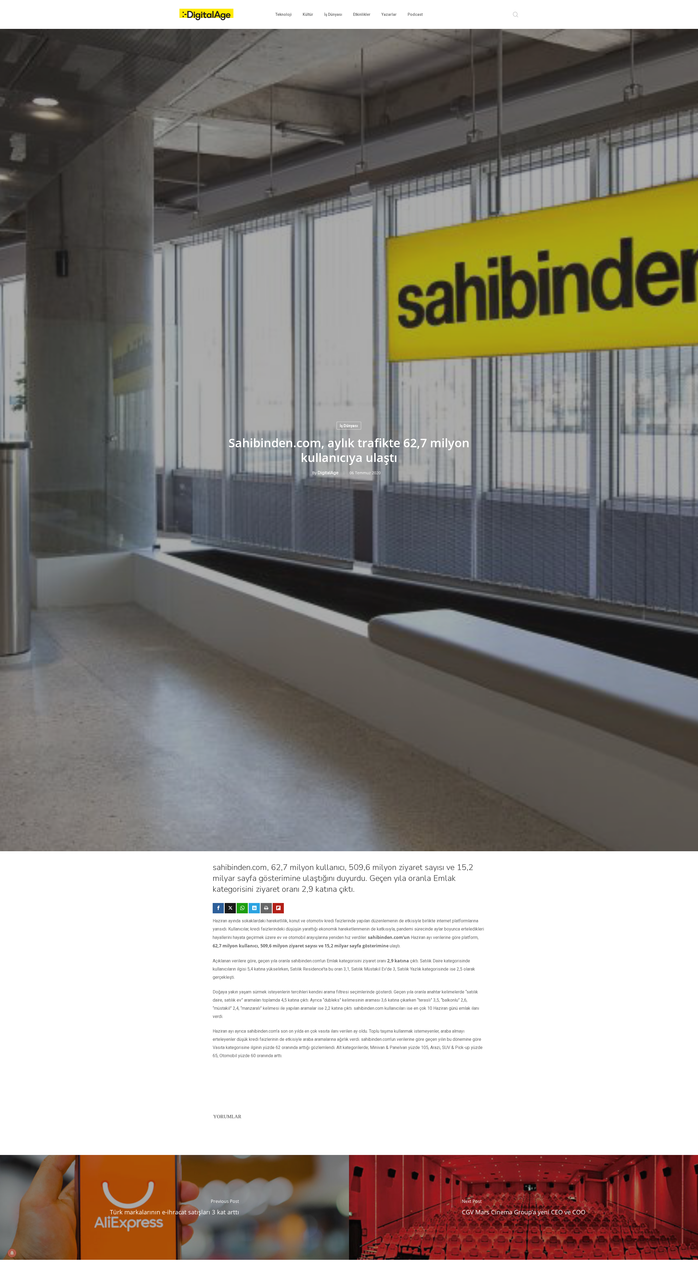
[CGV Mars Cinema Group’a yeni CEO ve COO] (523, 1207)
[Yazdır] (266, 908)
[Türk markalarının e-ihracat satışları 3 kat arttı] (174, 1207)
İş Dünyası (349, 426)
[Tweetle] (230, 908)
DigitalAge (328, 472)
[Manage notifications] (12, 1253)
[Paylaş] (218, 908)
